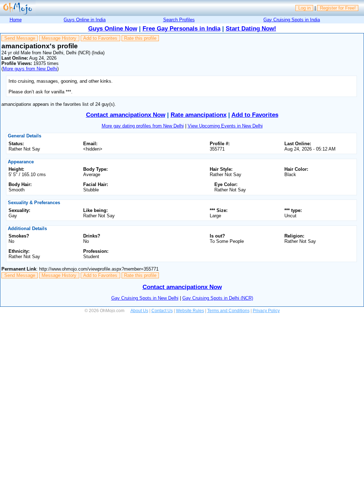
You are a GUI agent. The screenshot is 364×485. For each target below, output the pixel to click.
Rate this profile (140, 38)
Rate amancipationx (198, 114)
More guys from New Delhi (30, 68)
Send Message (19, 38)
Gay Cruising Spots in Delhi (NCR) (217, 298)
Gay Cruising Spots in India (291, 19)
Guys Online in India (85, 19)
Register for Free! (338, 8)
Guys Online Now (112, 28)
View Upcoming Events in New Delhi (225, 126)
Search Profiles (179, 19)
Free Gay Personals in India (181, 28)
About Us (139, 311)
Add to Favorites (100, 38)
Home (16, 19)
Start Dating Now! (251, 28)
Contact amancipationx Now (125, 114)
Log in (304, 8)
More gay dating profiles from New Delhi (143, 126)
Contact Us (162, 311)
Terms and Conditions (228, 311)
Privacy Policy (266, 311)
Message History (59, 38)
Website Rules (190, 311)
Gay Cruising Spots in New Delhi (144, 298)
